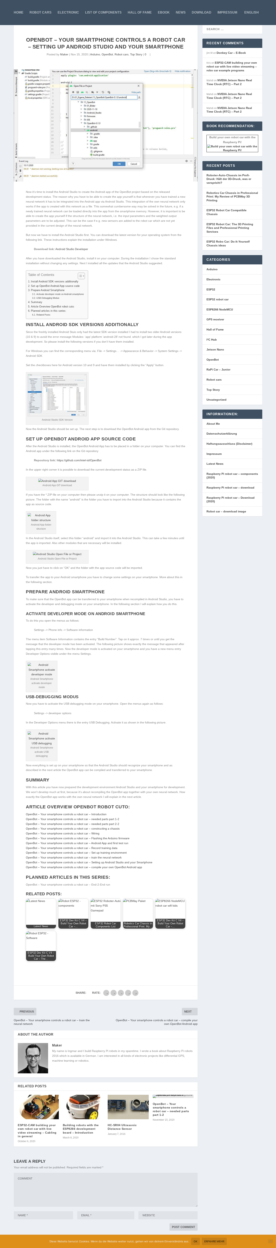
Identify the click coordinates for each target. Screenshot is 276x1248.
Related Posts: (43, 315)
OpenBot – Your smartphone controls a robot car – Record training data (71, 848)
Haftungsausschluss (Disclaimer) (229, 443)
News (181, 12)
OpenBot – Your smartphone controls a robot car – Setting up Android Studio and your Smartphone (89, 862)
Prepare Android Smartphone (47, 290)
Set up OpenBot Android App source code (55, 286)
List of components (103, 12)
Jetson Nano (215, 349)
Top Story (136, 54)
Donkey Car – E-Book (231, 52)
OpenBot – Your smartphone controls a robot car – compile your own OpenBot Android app (84, 867)
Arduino (95, 54)
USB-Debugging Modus (47, 298)
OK (195, 1241)
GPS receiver (215, 319)
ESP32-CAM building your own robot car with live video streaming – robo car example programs (231, 66)
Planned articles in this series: (48, 310)
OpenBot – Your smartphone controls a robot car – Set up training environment (76, 852)
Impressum (227, 12)
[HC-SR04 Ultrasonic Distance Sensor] (128, 1107)
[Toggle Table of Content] (79, 275)
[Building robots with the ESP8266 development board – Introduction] (83, 1107)
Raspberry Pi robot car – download (230, 487)
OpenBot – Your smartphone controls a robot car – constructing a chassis (73, 828)
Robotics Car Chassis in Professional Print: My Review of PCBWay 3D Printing (232, 196)
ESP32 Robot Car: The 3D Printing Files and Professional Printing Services (229, 228)
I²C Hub (211, 339)
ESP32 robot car (217, 299)
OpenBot (107, 54)
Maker (64, 54)
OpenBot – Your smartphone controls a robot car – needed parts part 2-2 (72, 824)
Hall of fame (140, 12)
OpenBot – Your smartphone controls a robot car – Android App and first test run (77, 843)
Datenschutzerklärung (221, 433)
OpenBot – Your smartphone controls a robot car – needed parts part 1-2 (72, 819)
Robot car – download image (226, 511)
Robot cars (40, 12)
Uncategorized (216, 399)
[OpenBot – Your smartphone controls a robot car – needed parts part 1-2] (173, 1096)
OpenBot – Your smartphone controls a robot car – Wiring (62, 833)
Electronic (68, 12)
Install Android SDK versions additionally (54, 281)
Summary (36, 302)
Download (201, 12)
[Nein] (270, 1241)
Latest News (214, 463)
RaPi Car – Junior (218, 369)
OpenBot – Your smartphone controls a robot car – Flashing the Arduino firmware (78, 838)
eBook (164, 12)
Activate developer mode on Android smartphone (60, 294)
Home (18, 12)
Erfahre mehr (214, 1241)
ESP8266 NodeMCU (219, 309)
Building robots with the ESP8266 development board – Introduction (81, 1128)
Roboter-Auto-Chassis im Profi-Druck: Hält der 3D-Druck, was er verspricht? (228, 179)
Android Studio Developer (71, 249)
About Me (213, 423)
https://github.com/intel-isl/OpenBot (79, 460)
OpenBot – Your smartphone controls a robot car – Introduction (66, 814)
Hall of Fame (215, 329)
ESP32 (210, 289)
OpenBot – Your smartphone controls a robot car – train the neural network (74, 857)
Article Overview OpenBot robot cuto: (53, 306)
